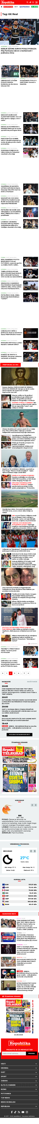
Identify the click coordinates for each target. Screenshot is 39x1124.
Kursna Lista (19, 879)
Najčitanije (32, 682)
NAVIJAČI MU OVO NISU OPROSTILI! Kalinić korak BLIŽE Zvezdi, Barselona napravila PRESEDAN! (10, 200)
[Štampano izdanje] (18, 1016)
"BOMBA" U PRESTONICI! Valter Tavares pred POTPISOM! (10, 650)
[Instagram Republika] (27, 1112)
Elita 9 (19, 918)
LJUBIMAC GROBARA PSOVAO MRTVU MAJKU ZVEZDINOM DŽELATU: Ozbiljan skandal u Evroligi (11, 224)
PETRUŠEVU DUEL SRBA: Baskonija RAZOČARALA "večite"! (10, 297)
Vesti (16, 6)
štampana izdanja (13, 996)
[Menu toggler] (36, 2)
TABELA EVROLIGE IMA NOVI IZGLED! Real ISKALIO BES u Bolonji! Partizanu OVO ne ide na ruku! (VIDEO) (11, 274)
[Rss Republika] (19, 1112)
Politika (19, 981)
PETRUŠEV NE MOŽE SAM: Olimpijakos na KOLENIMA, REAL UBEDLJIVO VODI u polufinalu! (11, 212)
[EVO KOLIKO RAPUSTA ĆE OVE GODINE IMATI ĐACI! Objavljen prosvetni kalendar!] (8, 962)
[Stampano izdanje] (19, 770)
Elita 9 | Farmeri (8, 1085)
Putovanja (6, 1093)
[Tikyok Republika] (15, 1112)
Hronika (19, 933)
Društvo (19, 957)
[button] (32, 805)
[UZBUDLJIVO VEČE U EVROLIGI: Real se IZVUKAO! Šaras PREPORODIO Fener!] (30, 333)
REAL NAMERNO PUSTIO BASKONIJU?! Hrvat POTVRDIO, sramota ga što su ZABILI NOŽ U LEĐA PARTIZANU (11, 262)
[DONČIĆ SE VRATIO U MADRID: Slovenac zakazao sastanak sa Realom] (30, 357)
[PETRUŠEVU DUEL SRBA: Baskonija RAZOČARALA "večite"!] (30, 297)
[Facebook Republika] (12, 1112)
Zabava (4, 1081)
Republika (5, 1106)
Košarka (4, 46)
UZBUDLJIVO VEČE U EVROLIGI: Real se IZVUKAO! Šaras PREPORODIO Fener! (11, 332)
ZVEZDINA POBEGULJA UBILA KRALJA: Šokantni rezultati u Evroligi (10, 152)
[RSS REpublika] (23, 1112)
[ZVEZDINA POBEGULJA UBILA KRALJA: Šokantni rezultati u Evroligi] (30, 153)
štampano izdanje (19, 742)
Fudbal (3, 257)
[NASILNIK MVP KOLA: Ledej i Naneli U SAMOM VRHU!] (30, 345)
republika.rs (17, 1116)
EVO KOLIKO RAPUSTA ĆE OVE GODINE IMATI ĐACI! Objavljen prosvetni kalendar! (19, 719)
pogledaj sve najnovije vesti (19, 734)
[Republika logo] (8, 2)
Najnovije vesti (9, 914)
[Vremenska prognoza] (30, 2)
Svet (3, 1072)
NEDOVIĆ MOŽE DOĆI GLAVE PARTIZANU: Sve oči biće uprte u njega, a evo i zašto (11, 117)
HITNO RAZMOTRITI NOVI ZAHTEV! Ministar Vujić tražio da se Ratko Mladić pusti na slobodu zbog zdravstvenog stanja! (26, 986)
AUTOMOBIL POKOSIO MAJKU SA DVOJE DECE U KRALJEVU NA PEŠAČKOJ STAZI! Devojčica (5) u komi (19, 701)
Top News (5, 1098)
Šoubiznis (20, 944)
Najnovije (6, 682)
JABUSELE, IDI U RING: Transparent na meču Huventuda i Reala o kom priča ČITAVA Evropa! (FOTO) (10, 663)
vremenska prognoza (19, 844)
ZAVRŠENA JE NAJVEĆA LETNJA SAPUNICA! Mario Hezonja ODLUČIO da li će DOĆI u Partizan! (10, 188)
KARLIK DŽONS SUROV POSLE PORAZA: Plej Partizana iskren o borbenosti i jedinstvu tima (19, 51)
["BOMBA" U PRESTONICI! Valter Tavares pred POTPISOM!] (30, 651)
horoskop (19, 800)
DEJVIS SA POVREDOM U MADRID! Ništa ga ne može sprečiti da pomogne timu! (11, 128)
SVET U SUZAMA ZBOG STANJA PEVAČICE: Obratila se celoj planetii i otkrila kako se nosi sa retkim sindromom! (19, 711)
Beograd (7, 851)
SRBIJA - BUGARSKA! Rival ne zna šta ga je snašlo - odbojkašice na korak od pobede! (19, 728)
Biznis (3, 1089)
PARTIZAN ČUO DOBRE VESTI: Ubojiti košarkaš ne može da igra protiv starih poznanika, (11, 141)
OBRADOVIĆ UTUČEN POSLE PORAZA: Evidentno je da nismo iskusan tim (9, 83)
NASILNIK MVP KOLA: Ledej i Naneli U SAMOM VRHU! (11, 343)
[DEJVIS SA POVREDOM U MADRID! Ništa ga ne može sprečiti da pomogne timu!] (30, 129)
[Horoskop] (33, 2)
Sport (4, 1076)
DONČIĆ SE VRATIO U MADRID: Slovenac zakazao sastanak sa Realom (11, 356)
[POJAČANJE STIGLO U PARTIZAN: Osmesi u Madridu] (29, 71)
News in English (8, 1102)
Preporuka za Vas (10, 365)
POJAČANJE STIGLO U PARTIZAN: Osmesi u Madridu (28, 82)
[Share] (2, 21)
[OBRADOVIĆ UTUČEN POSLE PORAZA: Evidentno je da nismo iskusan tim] (10, 71)
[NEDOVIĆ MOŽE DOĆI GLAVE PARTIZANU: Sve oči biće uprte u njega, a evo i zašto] (30, 117)
